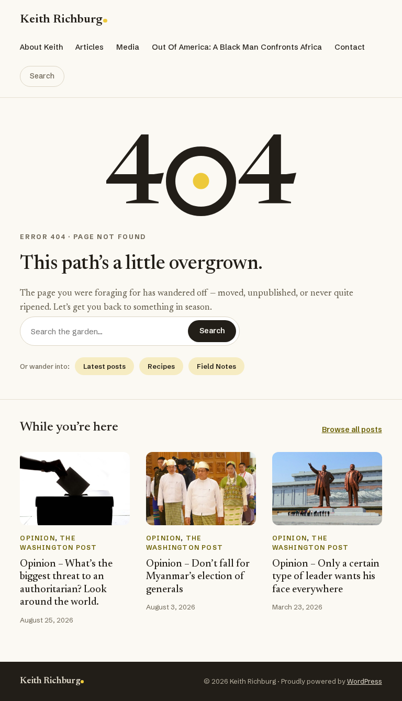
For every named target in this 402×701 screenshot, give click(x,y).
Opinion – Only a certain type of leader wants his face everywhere (325, 577)
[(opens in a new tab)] (75, 488)
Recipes (161, 366)
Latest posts (104, 366)
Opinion (37, 538)
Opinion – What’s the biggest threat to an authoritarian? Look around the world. (66, 583)
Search (42, 76)
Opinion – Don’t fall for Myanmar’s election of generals (198, 577)
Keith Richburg (61, 20)
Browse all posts (352, 429)
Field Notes (216, 366)
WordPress (364, 681)
